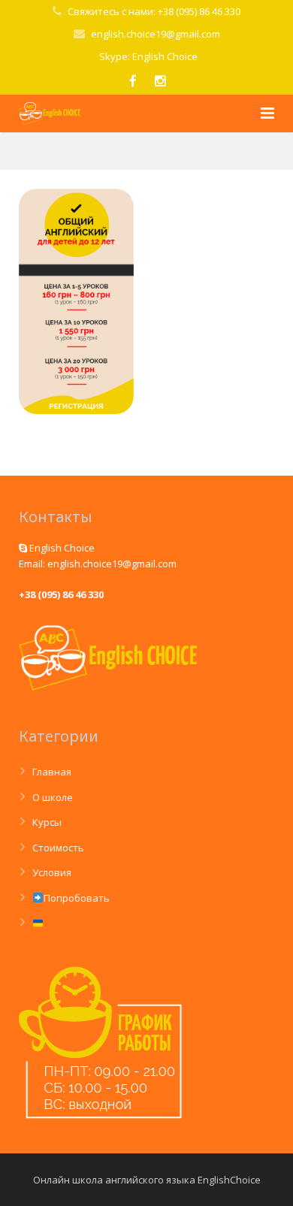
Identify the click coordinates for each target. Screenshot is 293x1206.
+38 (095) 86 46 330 (61, 594)
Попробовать (77, 898)
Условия (51, 872)
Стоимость (58, 847)
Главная (51, 771)
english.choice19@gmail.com (155, 34)
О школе (52, 797)
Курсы (47, 822)
